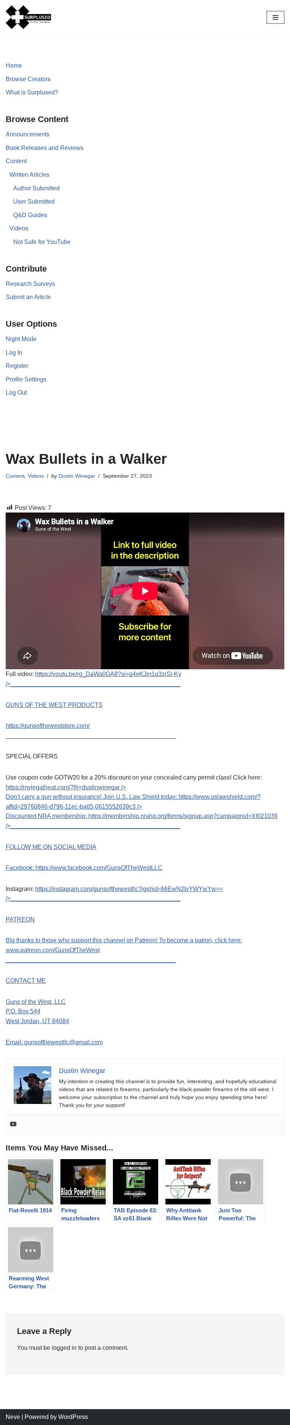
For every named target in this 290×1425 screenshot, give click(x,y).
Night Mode (21, 339)
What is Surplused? (32, 92)
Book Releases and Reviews (44, 148)
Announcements (27, 134)
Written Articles (29, 174)
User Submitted (34, 201)
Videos (18, 228)
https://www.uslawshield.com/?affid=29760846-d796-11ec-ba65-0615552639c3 (133, 806)
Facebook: (20, 868)
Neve (13, 1417)
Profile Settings (26, 379)
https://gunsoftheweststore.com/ (47, 726)
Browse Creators (28, 79)
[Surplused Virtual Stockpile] (28, 17)
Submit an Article (28, 297)
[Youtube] (13, 1125)
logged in (64, 1348)
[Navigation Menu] (275, 17)
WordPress (73, 1417)
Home (14, 65)
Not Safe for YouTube (42, 242)
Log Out (16, 392)
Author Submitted (36, 188)
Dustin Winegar (77, 476)
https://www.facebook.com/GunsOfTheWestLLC (98, 868)
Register (17, 366)
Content (16, 161)
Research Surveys (30, 284)
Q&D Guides (30, 215)
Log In (14, 352)
